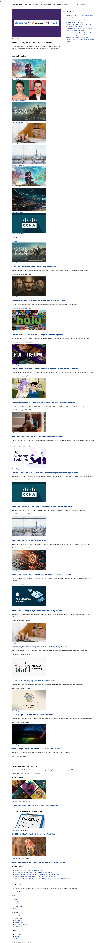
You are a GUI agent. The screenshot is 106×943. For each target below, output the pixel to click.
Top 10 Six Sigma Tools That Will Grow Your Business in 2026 (34, 715)
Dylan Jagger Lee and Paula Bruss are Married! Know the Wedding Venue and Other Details (80, 39)
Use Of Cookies (19, 922)
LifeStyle (17, 902)
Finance (37, 4)
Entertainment (52, 4)
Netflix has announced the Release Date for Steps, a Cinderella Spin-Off (38, 862)
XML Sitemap (21, 892)
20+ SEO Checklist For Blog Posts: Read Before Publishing (33, 834)
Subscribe (37, 773)
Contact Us (65, 4)
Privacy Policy (19, 918)
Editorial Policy (19, 920)
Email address (16, 773)
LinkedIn (17, 936)
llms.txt (14, 892)
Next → (20, 761)
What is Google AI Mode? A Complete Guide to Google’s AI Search (36, 749)
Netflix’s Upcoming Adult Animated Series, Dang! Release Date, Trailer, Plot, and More (43, 403)
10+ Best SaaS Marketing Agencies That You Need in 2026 (33, 681)
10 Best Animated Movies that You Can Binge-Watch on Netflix (35, 805)
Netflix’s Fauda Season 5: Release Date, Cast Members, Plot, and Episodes (39, 301)
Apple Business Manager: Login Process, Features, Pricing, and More (37, 611)
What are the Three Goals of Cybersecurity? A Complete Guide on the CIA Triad (41, 574)
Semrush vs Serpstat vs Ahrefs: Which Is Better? (32, 42)
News (26, 4)
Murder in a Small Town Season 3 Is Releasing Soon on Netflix (34, 267)
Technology (44, 4)
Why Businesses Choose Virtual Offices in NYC (29, 540)
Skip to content (4, 1)
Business (31, 4)
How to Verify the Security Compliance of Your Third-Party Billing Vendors (39, 647)
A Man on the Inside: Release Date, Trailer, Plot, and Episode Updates (37, 436)
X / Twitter (18, 934)
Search (78, 4)
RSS (16, 938)
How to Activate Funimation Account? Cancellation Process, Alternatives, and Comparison (45, 369)
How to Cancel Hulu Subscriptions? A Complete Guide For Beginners (37, 335)
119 (16, 761)
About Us (17, 916)
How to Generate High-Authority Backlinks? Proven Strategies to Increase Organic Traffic (45, 473)
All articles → (16, 241)
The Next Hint (17, 4)
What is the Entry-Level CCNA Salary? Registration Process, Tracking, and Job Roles (43, 507)
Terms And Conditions (21, 924)
